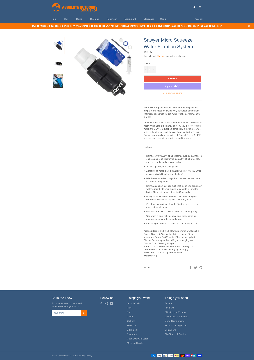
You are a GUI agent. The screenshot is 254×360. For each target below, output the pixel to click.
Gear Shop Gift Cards (137, 338)
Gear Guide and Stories (176, 316)
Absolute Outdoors (66, 356)
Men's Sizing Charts (175, 321)
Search (168, 303)
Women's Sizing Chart (176, 325)
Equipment (130, 19)
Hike (54, 19)
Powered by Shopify (83, 356)
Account (198, 19)
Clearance (149, 19)
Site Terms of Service (175, 334)
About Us (169, 308)
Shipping (161, 56)
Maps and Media (135, 343)
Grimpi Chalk (133, 303)
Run (66, 19)
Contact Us (170, 330)
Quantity (148, 63)
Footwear (112, 19)
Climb (79, 19)
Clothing (95, 19)
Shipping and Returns (175, 312)
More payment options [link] (172, 93)
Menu (163, 19)
